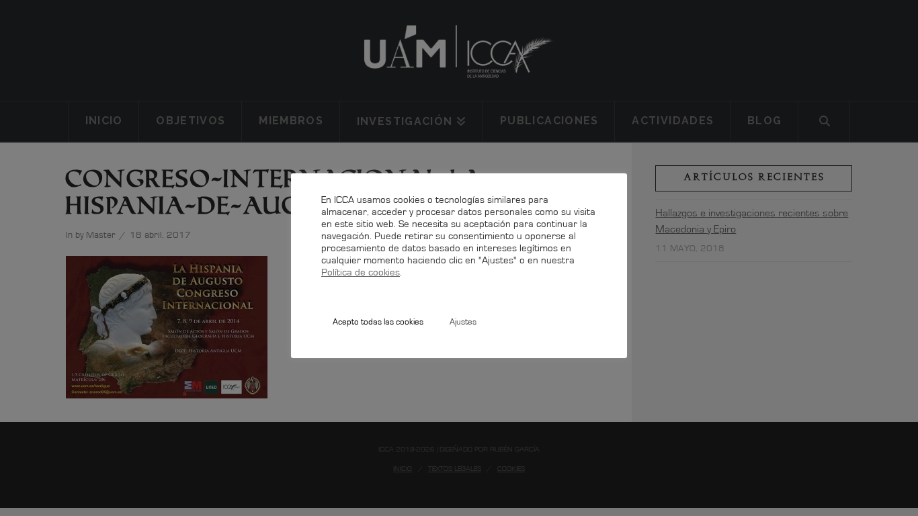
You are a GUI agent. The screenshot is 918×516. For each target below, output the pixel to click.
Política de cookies (360, 273)
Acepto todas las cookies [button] (378, 322)
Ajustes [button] (463, 322)
